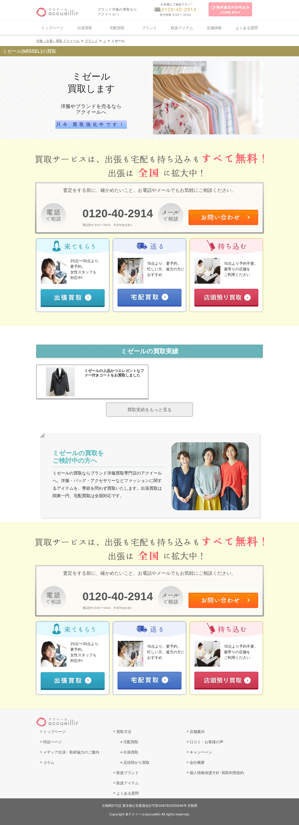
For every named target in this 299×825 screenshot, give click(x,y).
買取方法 (123, 731)
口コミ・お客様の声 (206, 741)
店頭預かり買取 (136, 762)
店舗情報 (214, 27)
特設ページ (52, 741)
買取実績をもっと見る (149, 409)
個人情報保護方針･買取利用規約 (217, 772)
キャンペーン (201, 752)
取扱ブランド (127, 772)
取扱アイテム (182, 27)
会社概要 (197, 762)
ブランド (149, 27)
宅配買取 (117, 27)
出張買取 (84, 27)
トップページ (52, 27)
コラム (48, 762)
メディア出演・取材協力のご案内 (71, 752)
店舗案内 (197, 731)
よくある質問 (246, 27)
